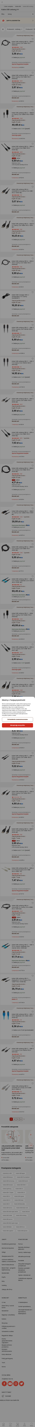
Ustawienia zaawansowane (17, 719)
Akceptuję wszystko (17, 725)
